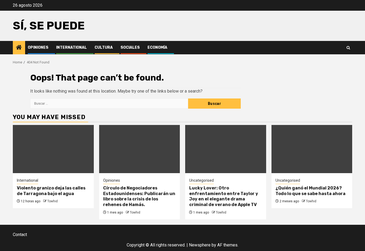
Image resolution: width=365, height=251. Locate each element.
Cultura (104, 47)
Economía (157, 47)
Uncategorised (201, 180)
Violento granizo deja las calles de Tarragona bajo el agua (51, 190)
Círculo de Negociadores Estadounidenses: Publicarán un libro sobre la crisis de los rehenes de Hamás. (139, 196)
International (71, 47)
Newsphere (200, 245)
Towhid (52, 201)
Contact (20, 234)
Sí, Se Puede (49, 25)
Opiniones (38, 47)
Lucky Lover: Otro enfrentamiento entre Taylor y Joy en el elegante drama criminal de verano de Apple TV (223, 196)
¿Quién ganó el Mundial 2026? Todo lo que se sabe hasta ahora (310, 190)
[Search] (348, 48)
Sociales (130, 47)
